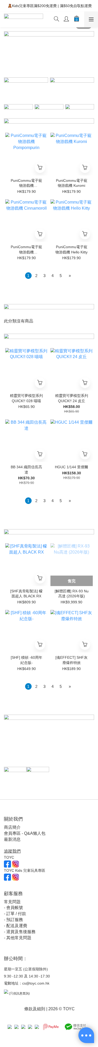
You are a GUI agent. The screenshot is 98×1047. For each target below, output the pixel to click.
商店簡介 (12, 827)
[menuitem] (28, 275)
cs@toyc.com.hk (35, 983)
